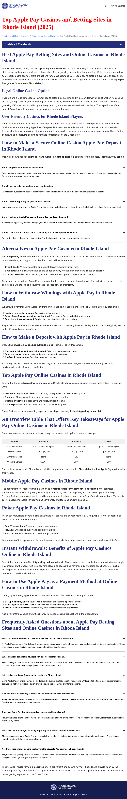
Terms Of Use (56, 794)
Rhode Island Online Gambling (15, 36)
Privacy (67, 794)
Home (104, 6)
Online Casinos (118, 6)
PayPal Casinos (80, 794)
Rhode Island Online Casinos (45, 36)
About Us (44, 794)
